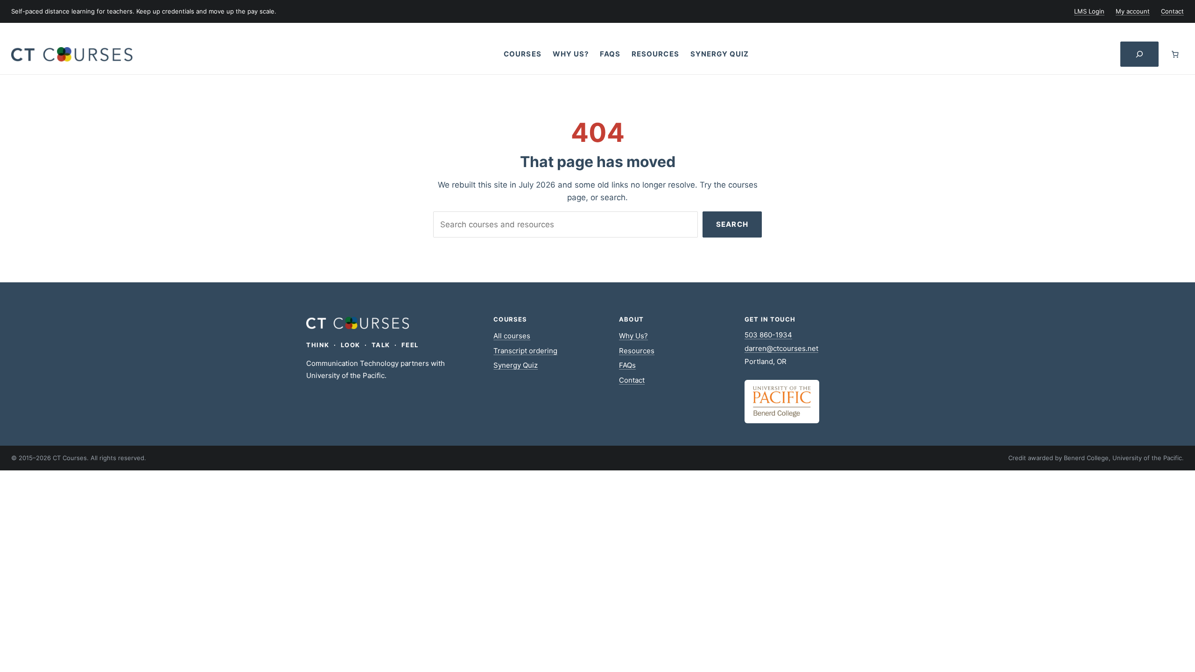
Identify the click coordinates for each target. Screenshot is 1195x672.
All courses (511, 335)
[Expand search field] (1139, 54)
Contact (632, 380)
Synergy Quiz (515, 365)
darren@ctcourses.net (781, 348)
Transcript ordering (525, 350)
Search (732, 224)
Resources (636, 350)
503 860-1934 (768, 334)
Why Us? (633, 335)
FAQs (627, 365)
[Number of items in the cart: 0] (1175, 54)
